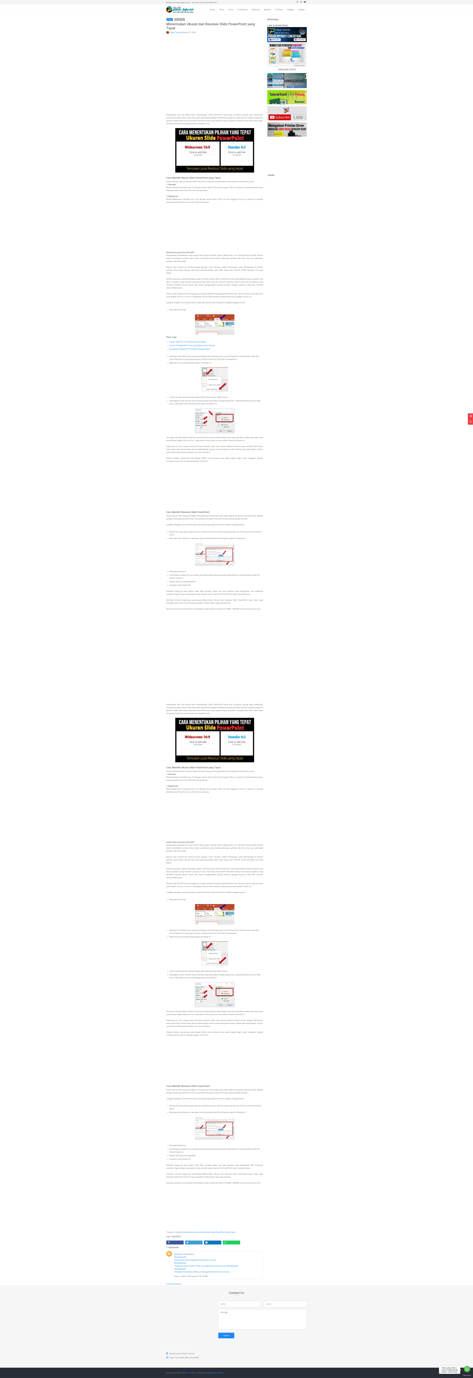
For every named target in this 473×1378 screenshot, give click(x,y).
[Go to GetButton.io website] (467, 1375)
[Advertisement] (214, 92)
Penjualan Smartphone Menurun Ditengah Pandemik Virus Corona (201, 1272)
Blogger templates (215, 1373)
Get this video (299, 65)
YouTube (279, 9)
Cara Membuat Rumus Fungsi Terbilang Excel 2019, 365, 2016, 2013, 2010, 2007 (284, 95)
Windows (256, 9)
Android (267, 9)
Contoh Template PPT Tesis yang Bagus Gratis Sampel (192, 345)
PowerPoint (242, 9)
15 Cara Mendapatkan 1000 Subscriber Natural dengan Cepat (285, 110)
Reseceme (178, 1254)
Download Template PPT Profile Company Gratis (189, 349)
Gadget (301, 9)
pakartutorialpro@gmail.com (179, 2)
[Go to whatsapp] (467, 1369)
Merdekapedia (180, 1257)
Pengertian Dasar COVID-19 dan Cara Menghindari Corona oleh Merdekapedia (206, 1266)
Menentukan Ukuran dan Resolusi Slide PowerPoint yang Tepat (209, 1232)
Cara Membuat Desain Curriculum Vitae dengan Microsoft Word (285, 77)
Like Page (301, 40)
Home (212, 9)
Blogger (290, 9)
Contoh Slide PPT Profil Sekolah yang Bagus (187, 342)
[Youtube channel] (305, 2)
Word (222, 9)
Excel (231, 9)
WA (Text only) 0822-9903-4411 (205, 2)
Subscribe (276, 40)
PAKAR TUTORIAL (188, 1373)
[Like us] (297, 2)
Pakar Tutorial (176, 32)
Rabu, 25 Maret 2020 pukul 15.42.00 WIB (191, 1276)
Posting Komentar (173, 1284)
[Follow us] (301, 2)
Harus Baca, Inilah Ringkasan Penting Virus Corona (195, 1260)
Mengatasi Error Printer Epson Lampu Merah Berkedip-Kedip (283, 126)
